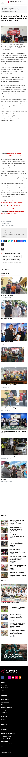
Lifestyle (3, 719)
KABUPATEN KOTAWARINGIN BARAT (11, 256)
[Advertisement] (14, 137)
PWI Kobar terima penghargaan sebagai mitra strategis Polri (13, 340)
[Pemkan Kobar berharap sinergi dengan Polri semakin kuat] (14, 308)
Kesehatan (4, 729)
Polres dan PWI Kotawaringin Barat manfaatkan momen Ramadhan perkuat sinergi (13, 431)
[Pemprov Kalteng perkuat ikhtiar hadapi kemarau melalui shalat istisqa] (4, 522)
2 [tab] (12, 662)
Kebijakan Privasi (6, 736)
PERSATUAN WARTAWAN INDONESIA (11, 262)
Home (5, 8)
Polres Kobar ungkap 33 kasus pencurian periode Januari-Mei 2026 (13, 383)
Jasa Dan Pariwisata (6, 707)
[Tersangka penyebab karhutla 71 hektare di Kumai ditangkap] (14, 285)
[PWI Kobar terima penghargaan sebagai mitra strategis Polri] (14, 332)
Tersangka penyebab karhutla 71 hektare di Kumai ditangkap (13, 294)
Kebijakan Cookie (6, 738)
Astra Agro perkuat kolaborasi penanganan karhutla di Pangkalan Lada (17, 551)
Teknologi (4, 724)
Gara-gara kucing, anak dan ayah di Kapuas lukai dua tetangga (17, 543)
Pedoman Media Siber (7, 744)
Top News (4, 580)
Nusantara (4, 695)
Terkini (3, 682)
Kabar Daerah (13, 8)
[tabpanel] (14, 652)
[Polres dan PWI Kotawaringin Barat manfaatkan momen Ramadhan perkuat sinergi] (14, 421)
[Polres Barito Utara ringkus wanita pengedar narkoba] (4, 537)
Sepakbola (4, 712)
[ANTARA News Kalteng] (15, 1)
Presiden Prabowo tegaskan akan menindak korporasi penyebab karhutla (17, 624)
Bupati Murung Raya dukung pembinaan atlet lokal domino (17, 567)
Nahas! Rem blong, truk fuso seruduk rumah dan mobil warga (12, 455)
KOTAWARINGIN (6, 269)
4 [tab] (16, 662)
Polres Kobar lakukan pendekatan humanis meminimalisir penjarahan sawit (13, 407)
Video (2, 693)
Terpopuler (4, 687)
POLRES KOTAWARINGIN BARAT (12, 253)
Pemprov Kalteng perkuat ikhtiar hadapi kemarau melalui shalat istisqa (16, 522)
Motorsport (4, 716)
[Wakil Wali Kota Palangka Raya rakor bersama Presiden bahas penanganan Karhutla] (4, 574)
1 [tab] (9, 662)
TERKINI (3, 516)
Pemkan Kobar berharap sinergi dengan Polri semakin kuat (13, 317)
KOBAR (4, 259)
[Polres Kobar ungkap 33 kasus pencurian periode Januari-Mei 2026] (14, 375)
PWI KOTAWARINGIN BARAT (9, 266)
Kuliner (3, 721)
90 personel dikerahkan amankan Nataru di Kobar (13, 478)
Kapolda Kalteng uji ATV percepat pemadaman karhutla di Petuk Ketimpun (17, 529)
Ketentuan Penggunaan (8, 733)
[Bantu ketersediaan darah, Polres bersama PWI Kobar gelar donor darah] (14, 593)
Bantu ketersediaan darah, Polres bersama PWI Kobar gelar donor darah (13, 10)
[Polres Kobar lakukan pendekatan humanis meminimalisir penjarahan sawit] (14, 398)
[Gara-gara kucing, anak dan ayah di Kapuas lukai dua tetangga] (4, 544)
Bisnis (2, 704)
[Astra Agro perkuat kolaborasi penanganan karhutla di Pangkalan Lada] (4, 551)
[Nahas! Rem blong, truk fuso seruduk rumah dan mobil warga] (14, 446)
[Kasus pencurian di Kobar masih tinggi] (12, 354)
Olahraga (3, 710)
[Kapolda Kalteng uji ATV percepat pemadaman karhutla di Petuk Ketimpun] (4, 529)
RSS (2, 746)
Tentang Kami (5, 741)
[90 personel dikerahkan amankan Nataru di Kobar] (14, 469)
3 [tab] (14, 662)
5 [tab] (18, 662)
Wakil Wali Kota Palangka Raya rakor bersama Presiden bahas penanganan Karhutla (17, 574)
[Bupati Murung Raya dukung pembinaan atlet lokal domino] (4, 567)
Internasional (5, 702)
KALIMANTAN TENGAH (13, 259)
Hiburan (3, 727)
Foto (2, 640)
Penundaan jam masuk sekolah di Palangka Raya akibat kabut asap (12, 656)
